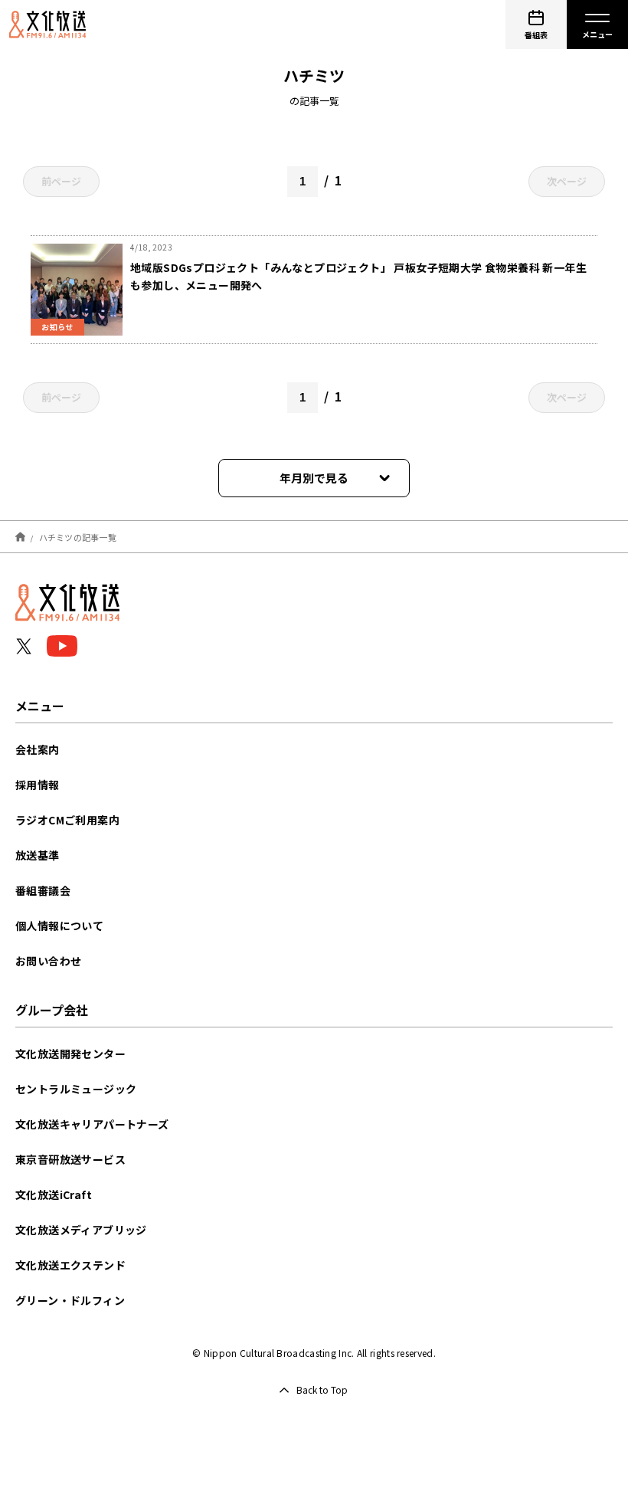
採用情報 (37, 784)
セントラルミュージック (75, 1088)
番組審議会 (42, 890)
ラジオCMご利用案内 (67, 819)
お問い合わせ (48, 960)
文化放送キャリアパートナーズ (92, 1124)
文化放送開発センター (70, 1053)
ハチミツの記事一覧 (77, 536)
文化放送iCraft (53, 1194)
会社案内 (37, 749)
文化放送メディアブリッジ (81, 1229)
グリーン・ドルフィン (70, 1300)
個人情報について (59, 925)
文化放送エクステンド (70, 1265)
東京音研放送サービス (70, 1159)
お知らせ (57, 327)
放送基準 (37, 855)
